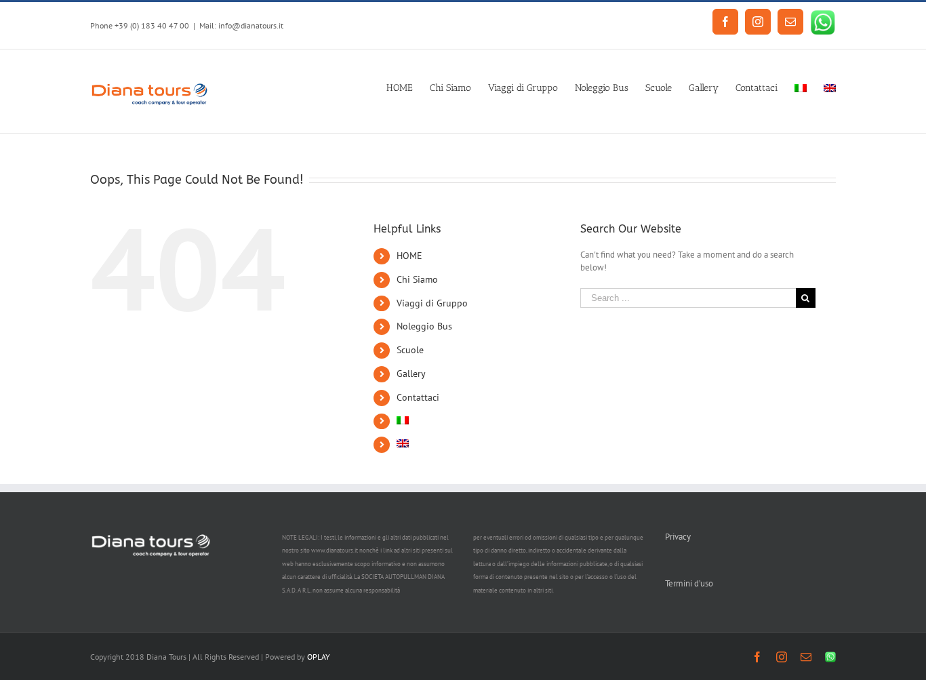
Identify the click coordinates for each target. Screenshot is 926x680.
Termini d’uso (689, 583)
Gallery (411, 373)
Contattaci (418, 397)
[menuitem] (408, 86)
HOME (409, 255)
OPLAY (318, 657)
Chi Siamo (417, 279)
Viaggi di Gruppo (432, 303)
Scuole (410, 350)
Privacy (678, 536)
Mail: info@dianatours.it (241, 25)
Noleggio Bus (424, 326)
